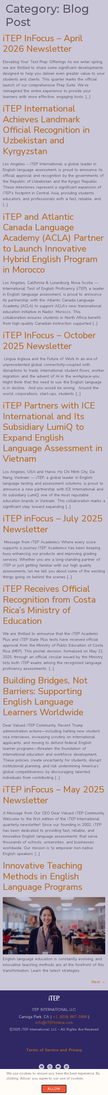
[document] (54, 547)
